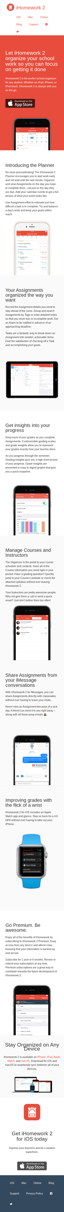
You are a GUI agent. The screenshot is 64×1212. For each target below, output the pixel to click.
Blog (19, 24)
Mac (30, 17)
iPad (49, 1057)
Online (44, 17)
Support (33, 24)
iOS (18, 17)
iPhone (41, 1057)
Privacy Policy (34, 1193)
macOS (25, 1061)
